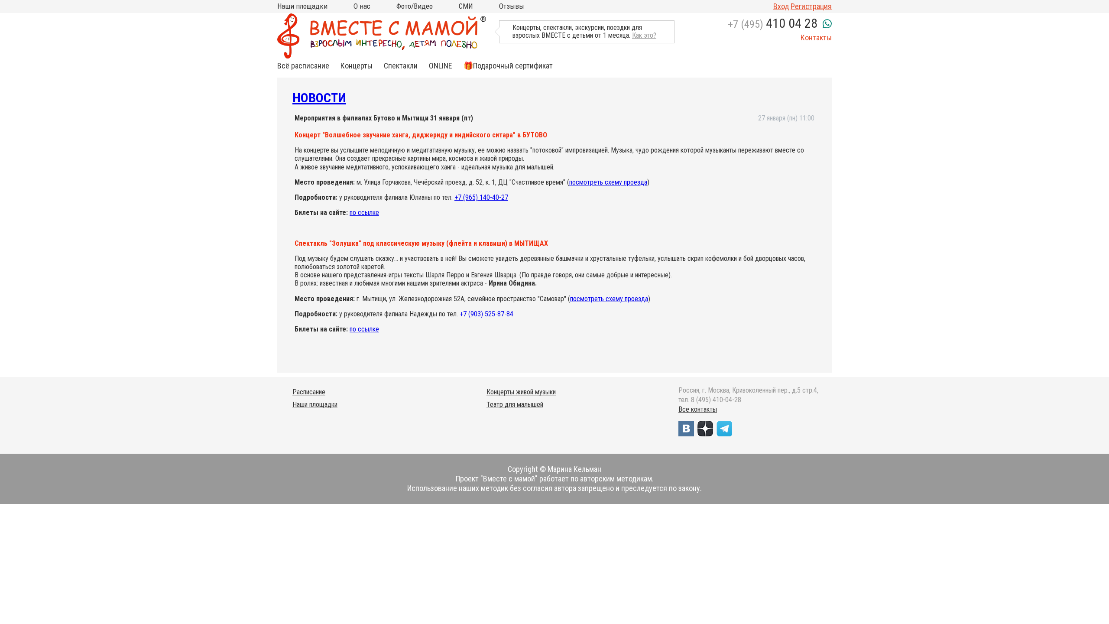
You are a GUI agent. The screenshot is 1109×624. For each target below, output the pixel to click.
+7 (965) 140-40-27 (481, 197)
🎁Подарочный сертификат (508, 66)
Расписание (308, 392)
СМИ (466, 6)
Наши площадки (302, 6)
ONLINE (440, 66)
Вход (781, 6)
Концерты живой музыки (521, 392)
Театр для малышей (514, 404)
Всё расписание (303, 66)
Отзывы (511, 6)
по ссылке (364, 212)
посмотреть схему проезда (608, 182)
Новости (319, 97)
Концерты (356, 66)
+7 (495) (772, 24)
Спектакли (401, 66)
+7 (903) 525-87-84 (486, 314)
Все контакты (697, 409)
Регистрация (811, 6)
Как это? (644, 35)
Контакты (816, 37)
